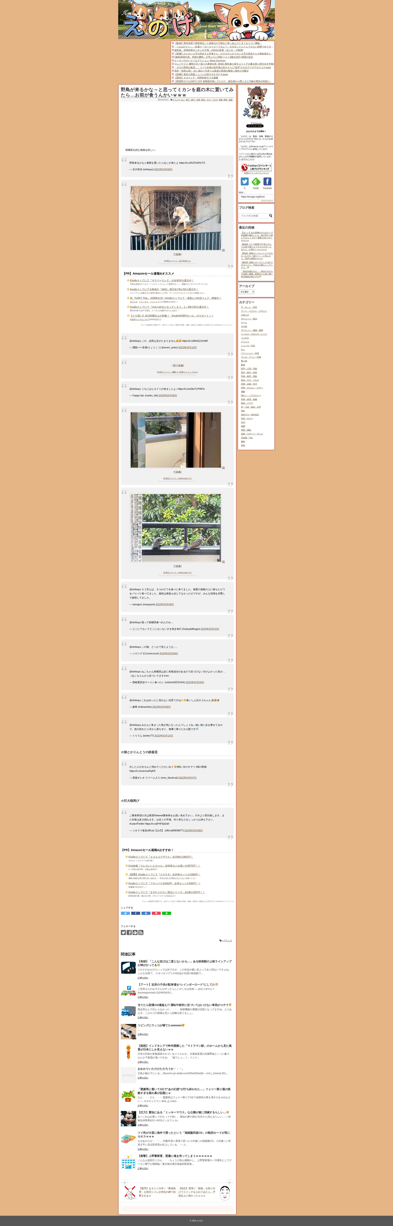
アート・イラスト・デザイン (254, 311)
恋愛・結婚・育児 (249, 384)
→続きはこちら (247, 159)
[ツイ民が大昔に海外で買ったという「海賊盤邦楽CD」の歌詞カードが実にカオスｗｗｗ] (128, 1139)
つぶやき (245, 338)
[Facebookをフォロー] (129, 932)
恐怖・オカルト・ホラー (252, 388)
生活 (243, 422)
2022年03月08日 (193, 830)
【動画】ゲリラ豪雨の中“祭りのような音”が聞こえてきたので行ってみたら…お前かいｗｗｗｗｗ (256, 247)
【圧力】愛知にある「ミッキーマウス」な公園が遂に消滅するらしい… (182, 1112)
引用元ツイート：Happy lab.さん (177, 478)
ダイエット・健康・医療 (252, 330)
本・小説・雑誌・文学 (251, 407)
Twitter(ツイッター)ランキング (256, 173)
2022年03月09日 (163, 169)
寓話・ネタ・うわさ (209, 100)
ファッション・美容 (250, 353)
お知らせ (245, 315)
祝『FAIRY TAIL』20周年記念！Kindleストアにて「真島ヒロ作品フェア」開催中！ (176, 298)
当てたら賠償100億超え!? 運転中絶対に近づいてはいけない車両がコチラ (183, 1005)
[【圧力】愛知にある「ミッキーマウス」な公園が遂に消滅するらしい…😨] (128, 1118)
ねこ (183, 100)
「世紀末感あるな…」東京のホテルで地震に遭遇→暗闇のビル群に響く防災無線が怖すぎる (257, 274)
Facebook (267, 188)
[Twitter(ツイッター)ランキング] (256, 170)
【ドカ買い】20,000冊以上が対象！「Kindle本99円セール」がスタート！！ (172, 315)
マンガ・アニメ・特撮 (251, 357)
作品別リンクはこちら (139, 319)
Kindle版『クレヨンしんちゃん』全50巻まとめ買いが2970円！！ (164, 865)
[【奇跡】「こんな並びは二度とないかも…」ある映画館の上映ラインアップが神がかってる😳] (128, 967)
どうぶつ (176, 100)
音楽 (243, 445)
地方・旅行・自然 (193, 100)
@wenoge (257, 123)
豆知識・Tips (247, 438)
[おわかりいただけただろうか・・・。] (128, 1075)
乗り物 (244, 361)
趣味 (243, 441)
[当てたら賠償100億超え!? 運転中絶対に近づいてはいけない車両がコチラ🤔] (128, 1011)
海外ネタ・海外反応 (250, 415)
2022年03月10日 (187, 347)
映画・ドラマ (247, 403)
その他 (244, 326)
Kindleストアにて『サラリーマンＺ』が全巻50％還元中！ (162, 280)
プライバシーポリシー (267, 200)
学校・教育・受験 (249, 376)
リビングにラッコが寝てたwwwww (160, 1025)
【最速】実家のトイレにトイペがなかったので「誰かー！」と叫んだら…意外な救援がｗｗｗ (257, 256)
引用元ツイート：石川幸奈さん (177, 261)
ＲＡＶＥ (133, 302)
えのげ (200, 1221)
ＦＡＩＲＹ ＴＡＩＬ (148, 302)
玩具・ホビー (247, 418)
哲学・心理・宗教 (249, 369)
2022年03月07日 (187, 777)
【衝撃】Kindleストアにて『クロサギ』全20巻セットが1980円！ (164, 874)
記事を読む (143, 978)
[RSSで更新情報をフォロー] (140, 932)
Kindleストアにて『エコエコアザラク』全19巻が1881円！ (160, 857)
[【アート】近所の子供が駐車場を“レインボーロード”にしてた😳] (128, 991)
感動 (243, 392)
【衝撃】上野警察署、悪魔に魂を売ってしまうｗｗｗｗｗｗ (175, 1155)
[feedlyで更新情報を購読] (135, 932)
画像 (220, 100)
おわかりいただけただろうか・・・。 (161, 1068)
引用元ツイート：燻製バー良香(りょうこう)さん (177, 372)
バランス (227, 940)
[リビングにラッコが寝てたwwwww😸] (128, 1031)
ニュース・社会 (248, 346)
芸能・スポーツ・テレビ (252, 434)
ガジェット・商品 (249, 319)
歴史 (243, 411)
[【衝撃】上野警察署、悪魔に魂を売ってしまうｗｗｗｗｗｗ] (128, 1162)
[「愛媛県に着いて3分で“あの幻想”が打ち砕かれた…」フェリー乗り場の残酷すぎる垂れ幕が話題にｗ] (128, 1095)
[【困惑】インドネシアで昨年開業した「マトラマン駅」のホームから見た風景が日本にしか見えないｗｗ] (128, 1052)
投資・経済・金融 (249, 399)
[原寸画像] (178, 365)
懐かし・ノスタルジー (251, 395)
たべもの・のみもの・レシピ (254, 334)
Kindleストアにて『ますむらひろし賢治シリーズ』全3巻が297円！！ (166, 892)
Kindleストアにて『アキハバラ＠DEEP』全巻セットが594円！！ (164, 883)
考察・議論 (228, 100)
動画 (243, 365)
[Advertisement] (144, 62)
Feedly (256, 188)
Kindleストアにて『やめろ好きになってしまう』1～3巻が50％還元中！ (169, 307)
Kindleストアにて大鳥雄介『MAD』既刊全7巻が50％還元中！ (164, 289)
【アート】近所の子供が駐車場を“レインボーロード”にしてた (176, 984)
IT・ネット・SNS (249, 307)
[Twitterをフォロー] (123, 932)
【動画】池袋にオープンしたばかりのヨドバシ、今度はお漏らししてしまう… (257, 265)
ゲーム (244, 322)
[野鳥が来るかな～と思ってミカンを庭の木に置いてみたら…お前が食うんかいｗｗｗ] (146, 913)
